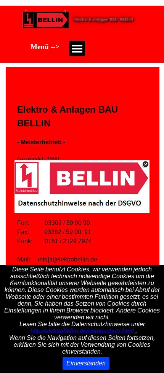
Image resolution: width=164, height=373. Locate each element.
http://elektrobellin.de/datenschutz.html (82, 331)
